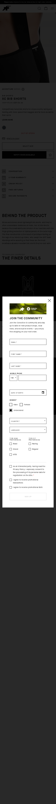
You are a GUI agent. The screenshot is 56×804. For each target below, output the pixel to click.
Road (15, 444)
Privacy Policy (18, 469)
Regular (35, 449)
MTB (15, 454)
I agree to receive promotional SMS (27, 487)
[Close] (49, 300)
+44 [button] (12, 378)
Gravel (15, 449)
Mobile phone (16, 373)
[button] (28, 421)
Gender (13, 400)
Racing (35, 444)
